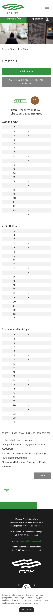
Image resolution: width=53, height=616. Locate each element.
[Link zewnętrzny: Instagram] (34, 585)
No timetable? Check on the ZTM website (26, 81)
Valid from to (27, 71)
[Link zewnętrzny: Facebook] (18, 585)
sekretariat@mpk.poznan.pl (29, 541)
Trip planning (37, 18)
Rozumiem (26, 609)
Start (4, 49)
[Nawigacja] (47, 8)
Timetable (10, 18)
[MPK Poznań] (5, 9)
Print (42, 475)
